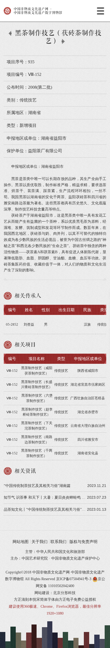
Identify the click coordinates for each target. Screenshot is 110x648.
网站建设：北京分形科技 (55, 593)
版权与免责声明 (83, 541)
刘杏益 (29, 324)
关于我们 (40, 541)
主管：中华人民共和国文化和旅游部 (55, 551)
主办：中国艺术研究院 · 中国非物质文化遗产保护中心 (55, 558)
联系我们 (58, 541)
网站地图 (21, 541)
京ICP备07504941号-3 (73, 579)
